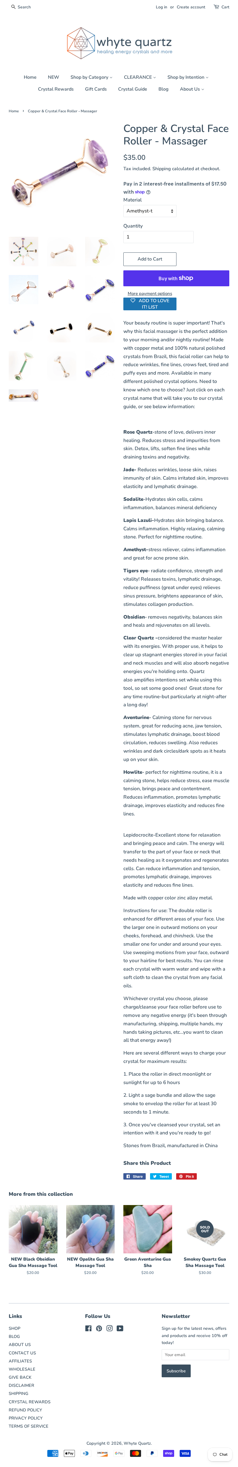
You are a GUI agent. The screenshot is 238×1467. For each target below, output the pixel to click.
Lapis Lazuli (137, 520)
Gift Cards (96, 89)
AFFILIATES (20, 1361)
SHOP (14, 1328)
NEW (53, 77)
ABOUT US (20, 1344)
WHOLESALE (22, 1369)
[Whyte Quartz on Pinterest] (99, 1329)
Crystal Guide (132, 89)
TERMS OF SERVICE (28, 1426)
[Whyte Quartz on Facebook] (88, 1329)
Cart (225, 7)
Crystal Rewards (56, 89)
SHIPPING (18, 1393)
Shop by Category (90, 77)
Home (30, 77)
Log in (161, 7)
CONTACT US (22, 1353)
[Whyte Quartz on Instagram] (109, 1329)
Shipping (161, 169)
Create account (191, 7)
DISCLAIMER (21, 1385)
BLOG (14, 1336)
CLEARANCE (138, 77)
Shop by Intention (186, 77)
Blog (163, 89)
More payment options (150, 293)
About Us (190, 89)
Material (132, 200)
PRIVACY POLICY (26, 1418)
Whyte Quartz (137, 1443)
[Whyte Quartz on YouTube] (120, 1329)
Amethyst (134, 549)
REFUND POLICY (25, 1410)
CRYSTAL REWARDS (30, 1402)
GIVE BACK (20, 1377)
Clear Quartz (138, 638)
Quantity (133, 226)
